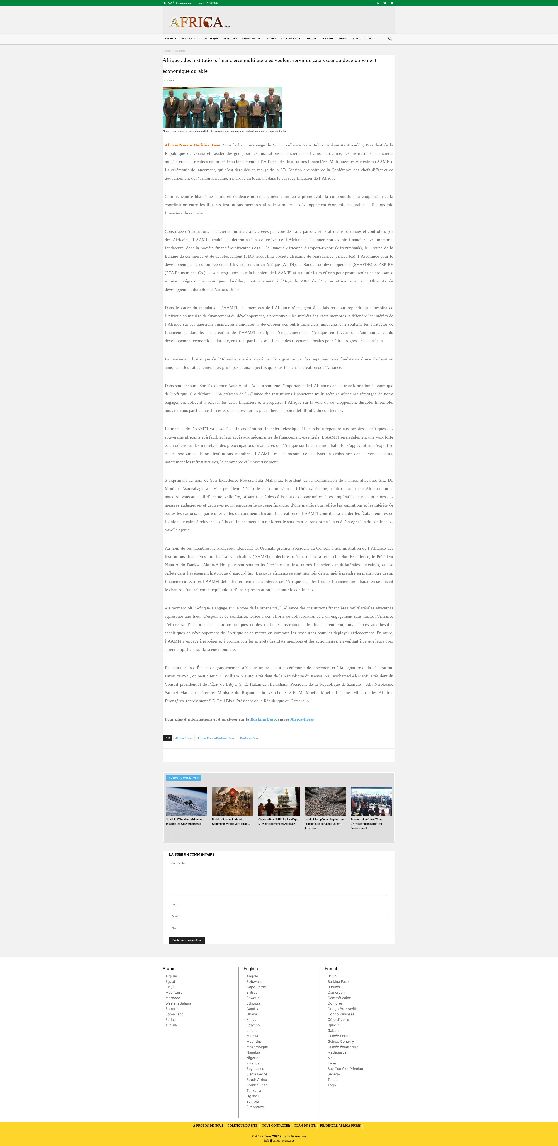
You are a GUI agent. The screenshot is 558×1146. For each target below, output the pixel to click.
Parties (271, 39)
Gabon (333, 1031)
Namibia (253, 1052)
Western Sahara (178, 1003)
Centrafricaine (339, 998)
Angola (252, 976)
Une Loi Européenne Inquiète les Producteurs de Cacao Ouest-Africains (324, 824)
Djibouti (334, 1025)
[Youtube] (392, 3)
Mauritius (254, 1042)
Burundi (334, 987)
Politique (211, 39)
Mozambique (257, 1047)
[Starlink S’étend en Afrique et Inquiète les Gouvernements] (187, 801)
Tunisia (171, 1025)
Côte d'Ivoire (338, 1020)
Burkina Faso (190, 39)
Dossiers (327, 39)
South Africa (257, 1080)
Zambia (253, 1101)
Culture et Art (291, 39)
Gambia (253, 1009)
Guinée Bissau (339, 1036)
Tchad (333, 1080)
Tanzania (254, 1091)
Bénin (332, 976)
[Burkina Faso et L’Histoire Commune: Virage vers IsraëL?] (232, 801)
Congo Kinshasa (341, 1014)
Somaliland (174, 1014)
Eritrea (252, 993)
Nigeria (252, 1058)
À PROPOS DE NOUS (208, 1126)
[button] (390, 39)
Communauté (251, 39)
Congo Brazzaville (343, 1009)
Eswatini (253, 998)
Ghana (252, 1014)
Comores (335, 1003)
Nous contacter (276, 1126)
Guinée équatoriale (343, 1047)
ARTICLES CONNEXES (184, 778)
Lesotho (253, 1025)
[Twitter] (385, 3)
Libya (169, 987)
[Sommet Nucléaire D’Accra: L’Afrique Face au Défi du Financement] (371, 801)
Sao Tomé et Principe (345, 1069)
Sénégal (334, 1074)
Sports (311, 39)
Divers (370, 39)
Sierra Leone (257, 1074)
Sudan (170, 1020)
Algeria (171, 976)
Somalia (172, 1009)
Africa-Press (302, 719)
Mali (331, 1058)
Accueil (166, 51)
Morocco (172, 998)
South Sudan (257, 1085)
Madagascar (338, 1052)
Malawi (252, 1036)
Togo (332, 1085)
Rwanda (253, 1063)
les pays (170, 39)
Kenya (251, 1020)
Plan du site (305, 1126)
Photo (343, 39)
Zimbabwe (255, 1107)
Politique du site (242, 1126)
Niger (332, 1063)
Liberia (252, 1031)
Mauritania (174, 993)
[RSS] (377, 3)
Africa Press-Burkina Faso (216, 738)
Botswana (255, 982)
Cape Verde (256, 987)
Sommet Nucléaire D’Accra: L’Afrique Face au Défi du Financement (368, 824)
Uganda (253, 1096)
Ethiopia (253, 1003)
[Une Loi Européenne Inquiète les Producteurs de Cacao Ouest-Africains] (325, 801)
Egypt (170, 982)
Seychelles (255, 1069)
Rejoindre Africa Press (340, 1126)
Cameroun (336, 993)
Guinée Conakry (341, 1042)
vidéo (357, 39)
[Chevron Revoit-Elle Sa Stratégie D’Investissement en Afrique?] (279, 801)
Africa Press (184, 738)
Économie (230, 39)
